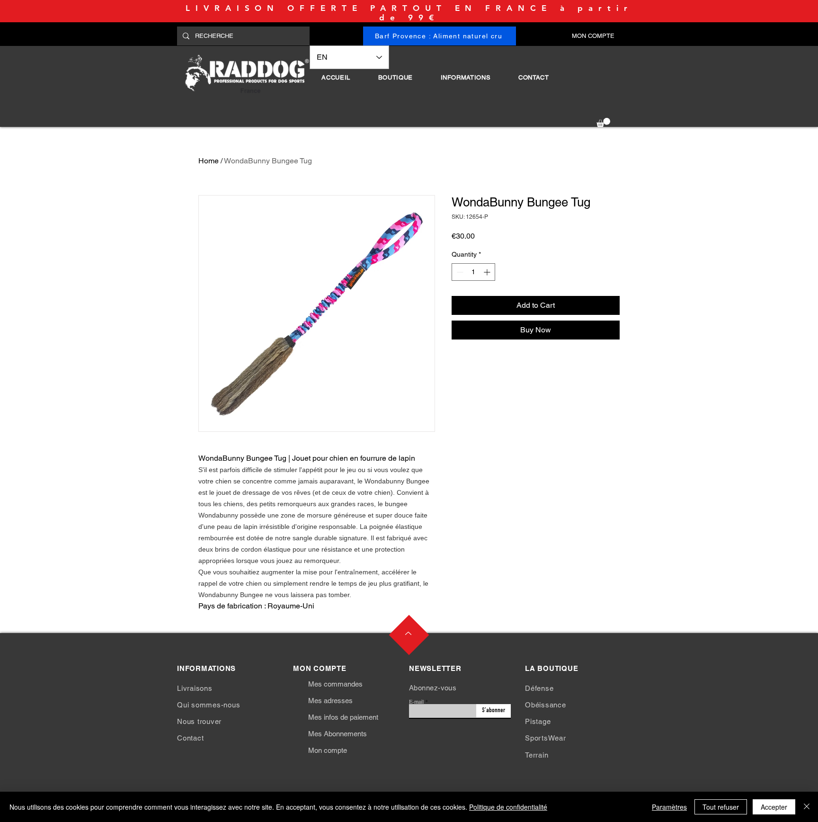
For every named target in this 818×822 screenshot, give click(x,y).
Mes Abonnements (337, 734)
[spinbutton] (473, 272)
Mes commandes (335, 684)
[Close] (806, 806)
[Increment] (488, 272)
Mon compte (327, 750)
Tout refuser (720, 807)
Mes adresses (330, 701)
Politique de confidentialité (508, 807)
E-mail (416, 701)
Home (208, 160)
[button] (395, 77)
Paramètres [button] (669, 807)
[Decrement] (459, 272)
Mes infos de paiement (343, 717)
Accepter (774, 807)
